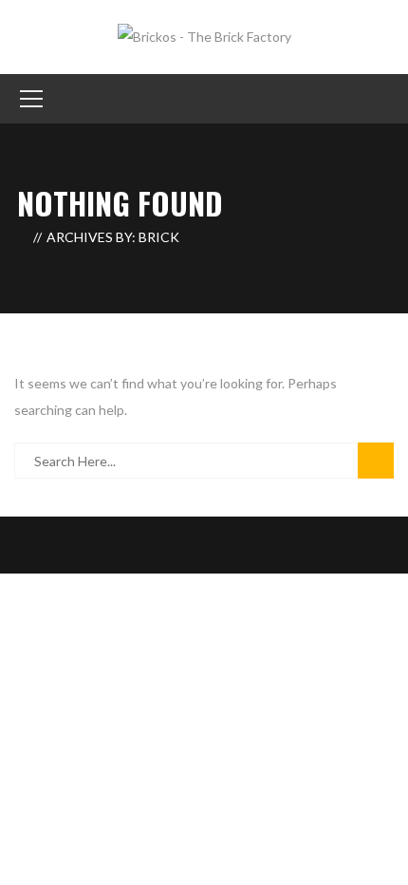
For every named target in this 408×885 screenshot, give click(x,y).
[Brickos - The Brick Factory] (204, 36)
